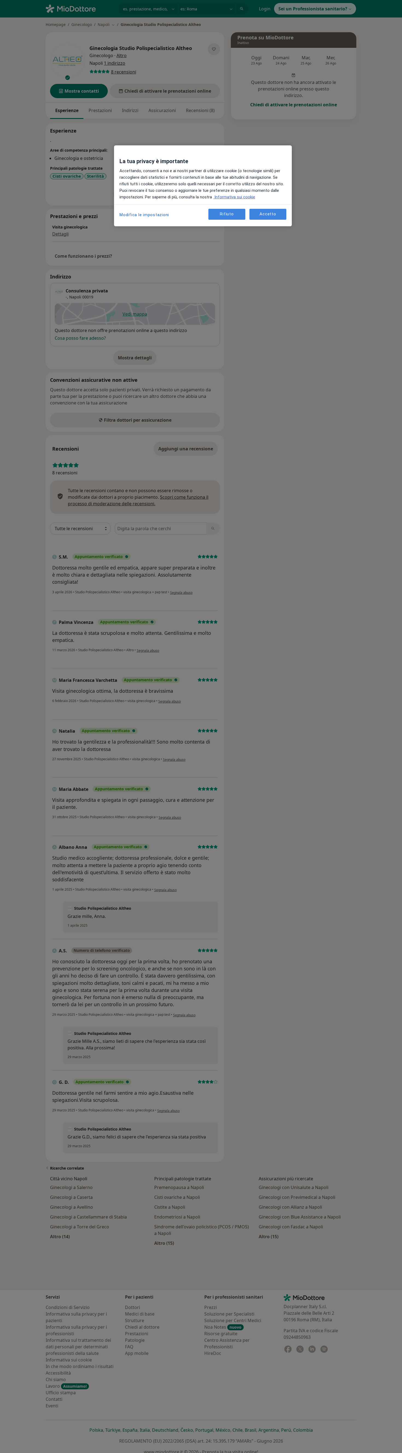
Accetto (268, 214)
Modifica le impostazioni (144, 214)
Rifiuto (227, 214)
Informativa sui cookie (234, 197)
